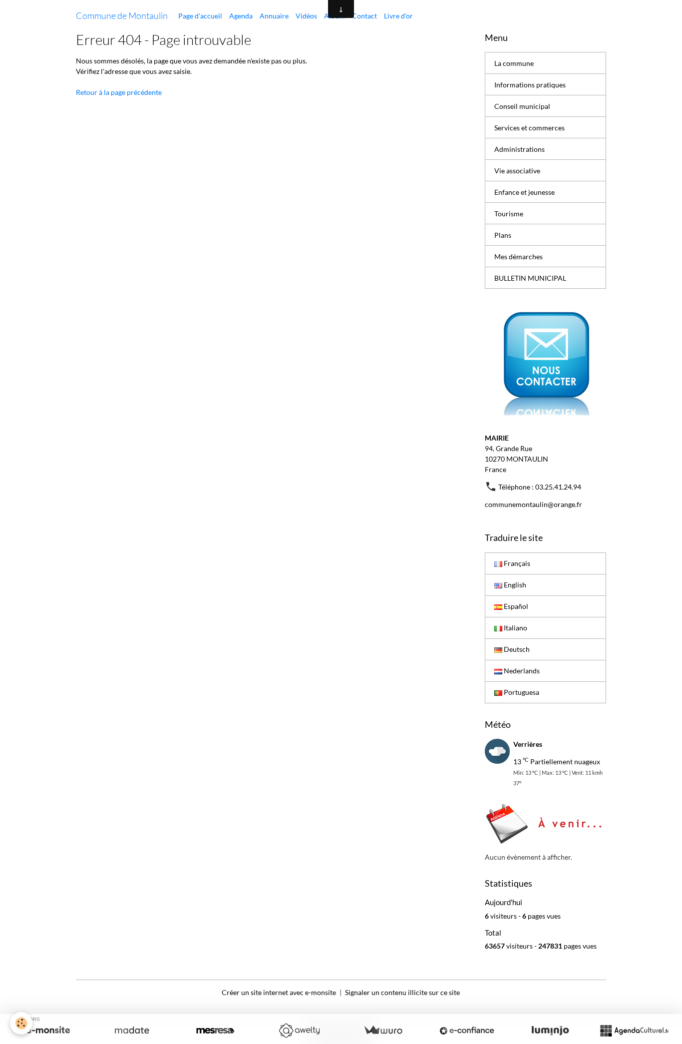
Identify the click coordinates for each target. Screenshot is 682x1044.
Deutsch (516, 649)
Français (516, 563)
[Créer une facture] (382, 1030)
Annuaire (274, 15)
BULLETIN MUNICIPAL (530, 278)
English (514, 584)
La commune (514, 63)
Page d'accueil (200, 15)
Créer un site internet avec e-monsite (279, 992)
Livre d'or (398, 15)
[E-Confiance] (466, 1030)
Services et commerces (529, 127)
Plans (502, 235)
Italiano (514, 627)
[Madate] (131, 1030)
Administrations (519, 149)
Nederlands (521, 670)
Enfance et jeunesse (524, 192)
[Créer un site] (47, 1030)
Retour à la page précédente (119, 92)
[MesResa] (215, 1030)
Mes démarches (518, 256)
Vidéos (306, 15)
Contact (364, 15)
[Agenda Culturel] (634, 1030)
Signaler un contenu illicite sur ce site (402, 992)
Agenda (241, 15)
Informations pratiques (530, 84)
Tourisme (508, 213)
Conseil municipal (522, 106)
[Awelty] (299, 1030)
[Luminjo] (550, 1030)
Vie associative (517, 170)
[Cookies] (21, 1023)
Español (515, 606)
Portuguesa (520, 692)
